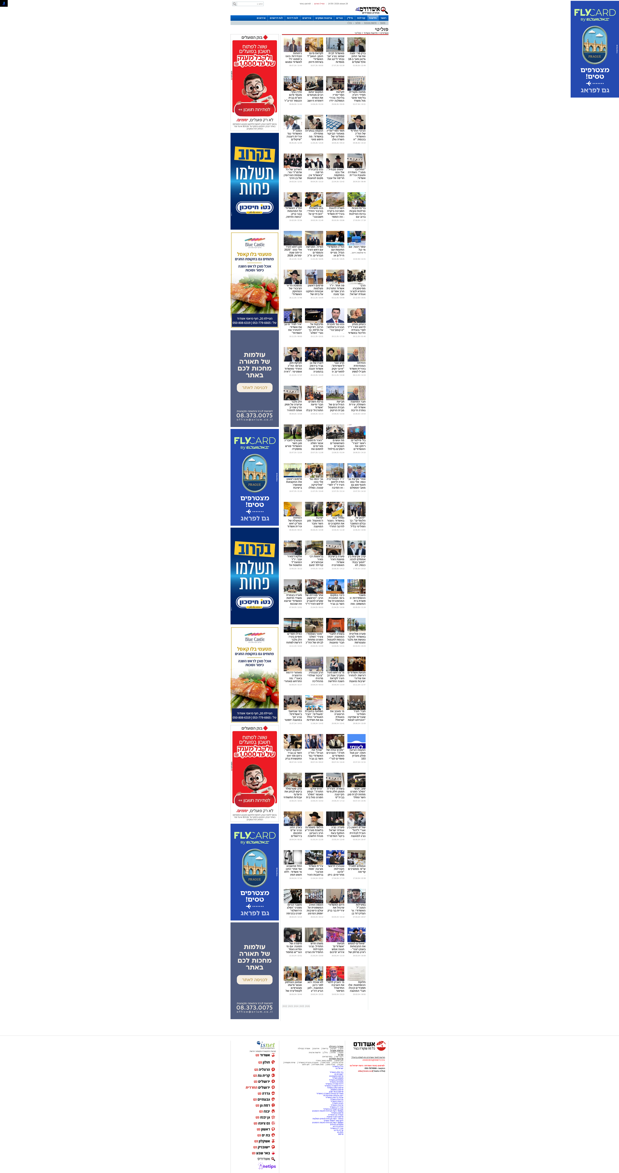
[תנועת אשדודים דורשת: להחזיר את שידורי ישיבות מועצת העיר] (356, 670)
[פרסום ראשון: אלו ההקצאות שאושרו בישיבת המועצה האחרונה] (293, 477)
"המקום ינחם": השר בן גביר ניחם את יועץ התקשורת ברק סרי (293, 756)
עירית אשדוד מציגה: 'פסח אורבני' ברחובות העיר (315, 870)
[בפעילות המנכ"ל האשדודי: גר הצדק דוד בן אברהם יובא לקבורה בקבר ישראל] (356, 903)
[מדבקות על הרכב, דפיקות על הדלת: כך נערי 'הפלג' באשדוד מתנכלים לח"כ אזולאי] (314, 322)
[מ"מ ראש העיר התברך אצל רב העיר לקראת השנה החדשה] (335, 670)
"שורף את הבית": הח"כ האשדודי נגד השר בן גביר (315, 754)
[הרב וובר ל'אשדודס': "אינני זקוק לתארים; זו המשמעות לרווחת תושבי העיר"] (335, 361)
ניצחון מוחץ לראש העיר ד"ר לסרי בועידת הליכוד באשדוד (357, 328)
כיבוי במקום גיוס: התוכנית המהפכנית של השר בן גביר (336, 599)
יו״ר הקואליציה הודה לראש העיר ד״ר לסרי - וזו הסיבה (335, 483)
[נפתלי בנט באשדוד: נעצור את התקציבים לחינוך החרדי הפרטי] (335, 516)
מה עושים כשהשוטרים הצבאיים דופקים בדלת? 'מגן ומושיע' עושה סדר (336, 447)
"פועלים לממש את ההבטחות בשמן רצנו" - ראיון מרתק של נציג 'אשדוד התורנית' (357, 950)
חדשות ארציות (370, 23)
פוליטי (357, 23)
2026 (307, 1006)
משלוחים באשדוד (336, 1080)
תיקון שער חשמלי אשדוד (333, 1120)
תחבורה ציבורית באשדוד (308, 1062)
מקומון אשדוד (337, 1078)
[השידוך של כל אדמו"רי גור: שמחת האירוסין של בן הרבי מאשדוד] (293, 167)
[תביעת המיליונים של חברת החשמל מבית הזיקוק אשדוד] (335, 399)
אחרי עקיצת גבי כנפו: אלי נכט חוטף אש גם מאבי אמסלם (356, 483)
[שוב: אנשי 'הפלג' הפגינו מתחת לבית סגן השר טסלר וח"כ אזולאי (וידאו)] (356, 786)
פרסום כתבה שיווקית (334, 1117)
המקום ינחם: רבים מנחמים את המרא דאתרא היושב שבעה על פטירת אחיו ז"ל (314, 99)
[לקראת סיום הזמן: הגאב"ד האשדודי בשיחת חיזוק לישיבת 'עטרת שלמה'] (314, 51)
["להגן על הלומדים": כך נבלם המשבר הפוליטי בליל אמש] (356, 516)
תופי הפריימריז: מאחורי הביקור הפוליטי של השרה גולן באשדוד (335, 136)
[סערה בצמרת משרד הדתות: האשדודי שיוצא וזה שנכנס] (293, 593)
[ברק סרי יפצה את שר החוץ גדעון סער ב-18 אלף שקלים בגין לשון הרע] (356, 51)
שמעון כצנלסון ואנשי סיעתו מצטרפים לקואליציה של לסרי (293, 988)
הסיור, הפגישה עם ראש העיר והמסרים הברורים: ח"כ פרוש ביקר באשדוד (314, 254)
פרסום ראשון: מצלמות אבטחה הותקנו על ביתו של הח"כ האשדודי (314, 291)
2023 (290, 1006)
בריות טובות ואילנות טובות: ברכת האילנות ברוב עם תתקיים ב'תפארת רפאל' (356, 215)
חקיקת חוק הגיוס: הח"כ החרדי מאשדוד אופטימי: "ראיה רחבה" (293, 369)
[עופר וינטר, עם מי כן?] (356, 245)
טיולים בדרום (337, 1126)
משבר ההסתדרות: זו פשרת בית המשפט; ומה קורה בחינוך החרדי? (358, 602)
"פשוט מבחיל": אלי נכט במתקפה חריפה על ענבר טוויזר (335, 175)
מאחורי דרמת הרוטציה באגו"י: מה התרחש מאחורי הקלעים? (293, 678)
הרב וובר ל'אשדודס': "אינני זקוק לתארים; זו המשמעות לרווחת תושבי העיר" (336, 372)
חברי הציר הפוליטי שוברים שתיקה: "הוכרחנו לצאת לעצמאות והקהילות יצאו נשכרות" (356, 720)
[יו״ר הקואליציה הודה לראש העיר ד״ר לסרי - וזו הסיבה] (335, 477)
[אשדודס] (367, 1050)
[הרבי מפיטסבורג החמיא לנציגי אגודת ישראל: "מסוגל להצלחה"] (356, 283)
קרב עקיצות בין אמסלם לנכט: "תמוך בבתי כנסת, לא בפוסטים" (357, 562)
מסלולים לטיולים (336, 1124)
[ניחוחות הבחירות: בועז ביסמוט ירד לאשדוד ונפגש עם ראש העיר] (293, 51)
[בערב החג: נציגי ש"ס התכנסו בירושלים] (293, 825)
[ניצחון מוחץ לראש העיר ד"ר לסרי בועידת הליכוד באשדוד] (356, 322)
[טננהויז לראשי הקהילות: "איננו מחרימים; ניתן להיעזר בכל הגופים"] (335, 864)
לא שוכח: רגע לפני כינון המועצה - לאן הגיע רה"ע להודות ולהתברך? (315, 989)
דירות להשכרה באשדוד (333, 1086)
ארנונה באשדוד (337, 1105)
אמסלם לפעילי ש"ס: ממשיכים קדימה (357, 869)
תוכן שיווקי (339, 1060)
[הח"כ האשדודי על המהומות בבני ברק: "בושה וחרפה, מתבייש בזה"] (293, 206)
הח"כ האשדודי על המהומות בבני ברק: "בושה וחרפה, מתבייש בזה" (293, 214)
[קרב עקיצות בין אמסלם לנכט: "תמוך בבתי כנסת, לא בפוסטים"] (356, 554)
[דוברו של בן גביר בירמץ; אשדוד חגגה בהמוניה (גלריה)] (314, 361)
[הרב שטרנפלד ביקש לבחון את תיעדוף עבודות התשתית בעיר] (293, 786)
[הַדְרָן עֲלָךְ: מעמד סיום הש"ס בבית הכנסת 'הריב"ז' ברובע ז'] (293, 90)
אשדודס (384, 33)
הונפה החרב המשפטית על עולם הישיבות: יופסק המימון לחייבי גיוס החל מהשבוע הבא (314, 912)
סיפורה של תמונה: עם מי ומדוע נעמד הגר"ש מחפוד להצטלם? (294, 949)
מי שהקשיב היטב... (358, 253)
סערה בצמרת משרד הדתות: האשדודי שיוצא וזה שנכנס (293, 599)
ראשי (383, 18)
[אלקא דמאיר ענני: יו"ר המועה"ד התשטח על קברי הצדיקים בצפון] (293, 554)
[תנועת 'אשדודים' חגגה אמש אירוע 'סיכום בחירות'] (335, 941)
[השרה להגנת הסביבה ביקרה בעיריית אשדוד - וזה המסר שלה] (335, 206)
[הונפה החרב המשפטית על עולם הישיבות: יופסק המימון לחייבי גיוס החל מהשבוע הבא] (314, 903)
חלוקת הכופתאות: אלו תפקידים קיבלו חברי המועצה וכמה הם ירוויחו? (357, 989)
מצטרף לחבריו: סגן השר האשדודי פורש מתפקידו (293, 444)
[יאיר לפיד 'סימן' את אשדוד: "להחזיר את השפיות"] (293, 322)
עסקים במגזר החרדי (324, 1060)
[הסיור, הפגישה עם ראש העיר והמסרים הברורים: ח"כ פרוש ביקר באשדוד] (314, 245)
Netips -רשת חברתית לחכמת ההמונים (327, 1111)
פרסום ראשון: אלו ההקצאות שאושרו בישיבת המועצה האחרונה (294, 486)
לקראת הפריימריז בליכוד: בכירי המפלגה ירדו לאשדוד (336, 98)
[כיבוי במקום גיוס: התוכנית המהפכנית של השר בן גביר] (335, 593)
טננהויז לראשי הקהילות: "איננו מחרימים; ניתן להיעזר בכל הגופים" (336, 873)
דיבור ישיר (339, 1056)
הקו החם (306, 1064)
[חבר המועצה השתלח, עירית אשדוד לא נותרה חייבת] (356, 399)
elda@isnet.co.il (365, 1071)
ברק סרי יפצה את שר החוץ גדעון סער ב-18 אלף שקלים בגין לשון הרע (357, 59)
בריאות (325, 1048)
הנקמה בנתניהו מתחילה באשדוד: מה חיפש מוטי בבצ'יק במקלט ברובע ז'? (314, 138)
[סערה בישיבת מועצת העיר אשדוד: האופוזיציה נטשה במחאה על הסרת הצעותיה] (335, 554)
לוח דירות (292, 18)
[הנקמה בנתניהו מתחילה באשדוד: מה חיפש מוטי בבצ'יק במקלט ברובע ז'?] (314, 129)
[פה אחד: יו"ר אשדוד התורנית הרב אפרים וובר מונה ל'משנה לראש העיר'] (335, 283)
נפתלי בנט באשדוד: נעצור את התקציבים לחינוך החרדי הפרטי (335, 523)
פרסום (340, 1134)
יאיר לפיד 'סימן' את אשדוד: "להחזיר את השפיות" (293, 328)
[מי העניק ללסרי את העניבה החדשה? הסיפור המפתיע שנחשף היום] (335, 980)
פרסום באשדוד (337, 1113)
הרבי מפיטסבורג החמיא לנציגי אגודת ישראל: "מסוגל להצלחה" (357, 292)
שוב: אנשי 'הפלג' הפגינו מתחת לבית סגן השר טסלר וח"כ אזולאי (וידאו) (357, 796)
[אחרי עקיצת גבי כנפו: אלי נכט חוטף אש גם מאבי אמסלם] (356, 477)
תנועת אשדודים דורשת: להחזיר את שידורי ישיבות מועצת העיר (357, 678)
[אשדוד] (371, 15)
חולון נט (340, 1132)
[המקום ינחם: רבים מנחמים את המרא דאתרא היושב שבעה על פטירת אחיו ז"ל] (314, 90)
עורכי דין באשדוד (336, 1107)
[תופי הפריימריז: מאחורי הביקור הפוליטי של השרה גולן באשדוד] (335, 129)
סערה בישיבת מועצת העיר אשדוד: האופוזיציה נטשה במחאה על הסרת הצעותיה (336, 565)
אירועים (306, 18)
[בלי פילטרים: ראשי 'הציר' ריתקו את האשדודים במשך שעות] (356, 438)
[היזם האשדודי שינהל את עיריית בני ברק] (335, 903)
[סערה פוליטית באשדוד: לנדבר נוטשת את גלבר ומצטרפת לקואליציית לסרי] (356, 632)
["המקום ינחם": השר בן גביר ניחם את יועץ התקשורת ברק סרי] (293, 748)
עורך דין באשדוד (336, 1128)
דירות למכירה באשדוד (334, 1084)
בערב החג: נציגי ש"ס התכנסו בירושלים (295, 831)
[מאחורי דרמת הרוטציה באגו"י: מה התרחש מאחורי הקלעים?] (293, 670)
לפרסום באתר (305, 4)
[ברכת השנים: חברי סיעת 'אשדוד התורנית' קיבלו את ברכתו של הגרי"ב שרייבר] (314, 399)
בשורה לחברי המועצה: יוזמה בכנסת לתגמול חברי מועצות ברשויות (335, 639)
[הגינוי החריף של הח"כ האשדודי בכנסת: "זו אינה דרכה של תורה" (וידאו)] (356, 129)
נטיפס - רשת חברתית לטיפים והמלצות (328, 1119)
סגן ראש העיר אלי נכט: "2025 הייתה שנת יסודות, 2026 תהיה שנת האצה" (293, 254)
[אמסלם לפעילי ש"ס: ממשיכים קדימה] (356, 864)
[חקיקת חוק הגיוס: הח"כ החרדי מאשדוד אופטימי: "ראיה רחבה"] (293, 361)
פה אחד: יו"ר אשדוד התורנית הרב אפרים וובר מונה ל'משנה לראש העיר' (335, 292)
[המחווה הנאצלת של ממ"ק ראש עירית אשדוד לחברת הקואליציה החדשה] (293, 516)
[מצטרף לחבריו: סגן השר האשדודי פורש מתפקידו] (293, 438)
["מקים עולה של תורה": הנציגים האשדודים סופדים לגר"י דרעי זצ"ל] (335, 748)
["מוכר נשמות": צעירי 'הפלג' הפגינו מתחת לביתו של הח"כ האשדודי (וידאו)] (314, 632)
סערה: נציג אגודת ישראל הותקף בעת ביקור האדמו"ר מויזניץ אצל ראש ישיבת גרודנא (335, 836)
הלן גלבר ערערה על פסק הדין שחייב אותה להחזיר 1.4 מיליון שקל (293, 407)
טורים (339, 18)
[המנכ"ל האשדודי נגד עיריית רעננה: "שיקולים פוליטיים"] (293, 129)
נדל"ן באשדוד (337, 1066)
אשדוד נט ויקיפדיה (335, 1115)
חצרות (333, 1048)
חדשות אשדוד (371, 33)
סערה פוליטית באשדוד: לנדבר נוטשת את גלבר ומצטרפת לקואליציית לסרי (356, 641)
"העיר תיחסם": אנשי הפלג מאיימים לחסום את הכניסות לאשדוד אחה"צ (314, 447)
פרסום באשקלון (337, 1090)
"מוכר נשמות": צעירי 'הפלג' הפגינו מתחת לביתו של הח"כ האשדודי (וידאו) (314, 639)
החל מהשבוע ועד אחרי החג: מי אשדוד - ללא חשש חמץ (293, 870)
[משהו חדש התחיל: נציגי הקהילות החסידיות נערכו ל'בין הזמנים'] (314, 941)
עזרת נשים (331, 1064)
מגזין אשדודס (318, 1064)
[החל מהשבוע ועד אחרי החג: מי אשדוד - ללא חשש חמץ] (293, 864)
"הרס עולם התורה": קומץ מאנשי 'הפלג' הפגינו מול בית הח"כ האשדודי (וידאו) (314, 796)
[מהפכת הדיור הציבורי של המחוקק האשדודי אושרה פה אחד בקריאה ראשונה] (293, 283)
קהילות (361, 18)
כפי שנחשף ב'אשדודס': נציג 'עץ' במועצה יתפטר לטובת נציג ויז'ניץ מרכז (293, 718)
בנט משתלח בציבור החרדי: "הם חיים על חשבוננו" (315, 212)
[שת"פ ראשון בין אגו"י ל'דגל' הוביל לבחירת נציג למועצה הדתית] (356, 825)
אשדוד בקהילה (336, 1046)
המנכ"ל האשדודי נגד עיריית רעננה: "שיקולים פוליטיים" (294, 136)
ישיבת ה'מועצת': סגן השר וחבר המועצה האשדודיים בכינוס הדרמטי (314, 525)
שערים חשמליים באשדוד (333, 1109)
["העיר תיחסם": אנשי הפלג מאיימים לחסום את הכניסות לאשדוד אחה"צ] (314, 438)
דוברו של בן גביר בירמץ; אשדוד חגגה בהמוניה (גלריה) (316, 369)
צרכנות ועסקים (323, 18)
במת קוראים (327, 1056)
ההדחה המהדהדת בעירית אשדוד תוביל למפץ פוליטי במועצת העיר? (357, 370)
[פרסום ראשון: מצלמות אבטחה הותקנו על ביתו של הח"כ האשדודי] (314, 283)
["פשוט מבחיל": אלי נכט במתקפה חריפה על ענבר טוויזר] (335, 167)
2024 (296, 1006)
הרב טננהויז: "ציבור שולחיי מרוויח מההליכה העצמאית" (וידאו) (315, 679)
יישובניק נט (338, 1074)
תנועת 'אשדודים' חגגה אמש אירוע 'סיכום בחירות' (337, 949)
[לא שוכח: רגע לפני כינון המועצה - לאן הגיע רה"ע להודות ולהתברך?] (314, 980)
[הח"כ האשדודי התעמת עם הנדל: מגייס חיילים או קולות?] (335, 245)
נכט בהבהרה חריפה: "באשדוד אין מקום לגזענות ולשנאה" (315, 175)
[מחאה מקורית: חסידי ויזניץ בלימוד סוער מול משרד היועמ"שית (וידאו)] (356, 90)
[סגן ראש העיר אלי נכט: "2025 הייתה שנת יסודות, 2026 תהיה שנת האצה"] (293, 245)
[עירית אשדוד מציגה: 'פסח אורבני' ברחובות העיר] (314, 864)
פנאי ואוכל (325, 1062)
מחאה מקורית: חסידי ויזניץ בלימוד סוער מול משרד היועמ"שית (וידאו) (357, 99)
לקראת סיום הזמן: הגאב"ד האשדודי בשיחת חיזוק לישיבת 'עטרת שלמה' (315, 60)
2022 (285, 1006)
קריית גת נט (338, 1130)
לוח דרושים (276, 18)
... (343, 333)
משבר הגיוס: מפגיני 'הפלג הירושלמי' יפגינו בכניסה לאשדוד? (294, 910)
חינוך (341, 1048)
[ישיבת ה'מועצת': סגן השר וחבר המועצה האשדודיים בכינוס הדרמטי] (314, 516)
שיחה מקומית (289, 1062)
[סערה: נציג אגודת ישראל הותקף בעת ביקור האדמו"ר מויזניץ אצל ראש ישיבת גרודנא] (335, 825)
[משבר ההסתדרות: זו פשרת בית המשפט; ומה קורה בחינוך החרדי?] (356, 593)
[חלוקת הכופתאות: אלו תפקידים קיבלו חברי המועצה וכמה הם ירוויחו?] (356, 980)
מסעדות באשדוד (336, 1082)
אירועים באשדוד (336, 1099)
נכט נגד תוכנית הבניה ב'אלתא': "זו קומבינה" (335, 327)
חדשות (373, 18)
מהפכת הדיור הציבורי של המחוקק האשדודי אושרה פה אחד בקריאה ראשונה (293, 294)
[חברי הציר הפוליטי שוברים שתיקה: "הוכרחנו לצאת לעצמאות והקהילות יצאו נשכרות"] (356, 709)
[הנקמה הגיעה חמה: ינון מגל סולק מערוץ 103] (356, 748)
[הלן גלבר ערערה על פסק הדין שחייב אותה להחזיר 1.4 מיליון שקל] (293, 399)
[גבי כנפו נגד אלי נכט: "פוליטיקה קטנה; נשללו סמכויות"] (314, 477)
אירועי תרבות (338, 1062)
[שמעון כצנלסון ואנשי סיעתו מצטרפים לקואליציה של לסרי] (293, 980)
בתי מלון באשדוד (336, 1072)
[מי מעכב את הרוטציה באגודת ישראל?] (335, 709)
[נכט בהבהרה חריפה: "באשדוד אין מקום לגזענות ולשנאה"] (314, 167)
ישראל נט (339, 1068)
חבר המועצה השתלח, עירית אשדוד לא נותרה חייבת (357, 406)
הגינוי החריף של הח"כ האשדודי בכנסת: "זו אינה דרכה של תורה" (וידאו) (357, 138)
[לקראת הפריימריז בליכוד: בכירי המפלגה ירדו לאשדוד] (335, 90)
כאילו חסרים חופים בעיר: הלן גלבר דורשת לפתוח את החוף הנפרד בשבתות (293, 641)
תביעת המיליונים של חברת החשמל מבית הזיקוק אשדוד (336, 407)
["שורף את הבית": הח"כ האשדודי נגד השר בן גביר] (314, 748)
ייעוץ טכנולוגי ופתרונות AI (333, 1095)
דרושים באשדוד (336, 1101)
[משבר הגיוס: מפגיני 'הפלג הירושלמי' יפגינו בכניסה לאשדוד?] (293, 903)
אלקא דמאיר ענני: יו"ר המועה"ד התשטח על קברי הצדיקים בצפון (294, 563)
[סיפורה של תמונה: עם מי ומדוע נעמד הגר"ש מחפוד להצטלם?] (293, 941)
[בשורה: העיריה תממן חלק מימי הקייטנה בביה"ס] (335, 786)
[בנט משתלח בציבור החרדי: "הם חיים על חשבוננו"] (314, 206)
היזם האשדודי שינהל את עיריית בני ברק (336, 907)
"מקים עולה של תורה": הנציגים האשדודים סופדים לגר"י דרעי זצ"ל (335, 756)
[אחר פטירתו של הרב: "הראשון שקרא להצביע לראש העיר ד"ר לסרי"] (314, 593)
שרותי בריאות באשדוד (334, 1097)
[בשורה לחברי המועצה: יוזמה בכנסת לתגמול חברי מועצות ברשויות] (335, 632)
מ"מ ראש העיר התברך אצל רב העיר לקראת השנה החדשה (335, 677)
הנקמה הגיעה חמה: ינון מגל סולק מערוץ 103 (357, 754)
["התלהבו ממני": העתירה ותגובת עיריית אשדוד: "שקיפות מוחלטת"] (356, 167)
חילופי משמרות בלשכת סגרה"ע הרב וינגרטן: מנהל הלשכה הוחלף (314, 833)
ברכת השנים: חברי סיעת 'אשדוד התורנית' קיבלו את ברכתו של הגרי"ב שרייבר (314, 409)
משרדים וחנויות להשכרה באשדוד (329, 1093)
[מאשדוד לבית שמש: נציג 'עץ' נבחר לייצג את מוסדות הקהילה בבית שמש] (335, 51)
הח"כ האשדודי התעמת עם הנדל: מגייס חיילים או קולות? (335, 252)
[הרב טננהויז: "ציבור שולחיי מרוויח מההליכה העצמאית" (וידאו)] (314, 670)
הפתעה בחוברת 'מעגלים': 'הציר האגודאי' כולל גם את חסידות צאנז (314, 717)
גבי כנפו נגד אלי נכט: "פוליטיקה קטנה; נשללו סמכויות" (316, 485)
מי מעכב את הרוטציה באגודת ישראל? (337, 715)
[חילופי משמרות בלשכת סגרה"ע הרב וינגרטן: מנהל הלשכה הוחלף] (314, 825)
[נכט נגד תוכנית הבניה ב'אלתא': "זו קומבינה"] (335, 322)
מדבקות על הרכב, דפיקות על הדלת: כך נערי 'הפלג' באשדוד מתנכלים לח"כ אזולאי (314, 333)
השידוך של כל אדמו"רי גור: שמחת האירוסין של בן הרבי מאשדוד (293, 175)
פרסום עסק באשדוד (335, 1088)
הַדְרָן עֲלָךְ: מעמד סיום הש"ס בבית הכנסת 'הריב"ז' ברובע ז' (293, 98)
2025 (302, 1006)
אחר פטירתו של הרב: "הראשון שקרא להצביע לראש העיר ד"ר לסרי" (314, 601)
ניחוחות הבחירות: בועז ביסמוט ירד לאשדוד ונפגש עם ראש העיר (293, 59)
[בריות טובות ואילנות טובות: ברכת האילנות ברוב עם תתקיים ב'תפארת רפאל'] (356, 206)
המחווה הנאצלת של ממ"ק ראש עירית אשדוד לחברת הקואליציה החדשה (294, 526)
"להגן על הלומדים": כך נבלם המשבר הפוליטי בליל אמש (358, 523)
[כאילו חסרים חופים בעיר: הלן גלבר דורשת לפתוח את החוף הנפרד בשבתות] (293, 632)
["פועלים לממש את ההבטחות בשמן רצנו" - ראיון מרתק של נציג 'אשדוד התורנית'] (356, 941)
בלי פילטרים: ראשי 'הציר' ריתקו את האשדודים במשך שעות (358, 446)
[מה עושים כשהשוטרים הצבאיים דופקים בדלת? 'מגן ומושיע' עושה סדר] (335, 438)
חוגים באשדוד (337, 1103)
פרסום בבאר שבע (336, 1091)
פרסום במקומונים (336, 1076)
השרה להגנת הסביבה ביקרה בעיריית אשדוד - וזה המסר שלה (335, 214)
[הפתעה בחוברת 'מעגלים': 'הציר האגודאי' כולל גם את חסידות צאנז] (314, 709)
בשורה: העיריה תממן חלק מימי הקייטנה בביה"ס (335, 793)
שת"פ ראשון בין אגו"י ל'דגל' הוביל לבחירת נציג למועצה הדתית (356, 833)
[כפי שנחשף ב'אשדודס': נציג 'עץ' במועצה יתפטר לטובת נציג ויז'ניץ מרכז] (293, 709)
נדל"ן (350, 18)
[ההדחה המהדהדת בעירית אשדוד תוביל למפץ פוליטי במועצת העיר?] (356, 361)
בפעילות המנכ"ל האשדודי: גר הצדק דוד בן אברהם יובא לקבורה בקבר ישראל (358, 913)
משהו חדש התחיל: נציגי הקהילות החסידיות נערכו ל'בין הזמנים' (314, 949)
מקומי (382, 23)
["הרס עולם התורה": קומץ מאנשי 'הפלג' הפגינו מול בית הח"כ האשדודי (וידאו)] (314, 786)
